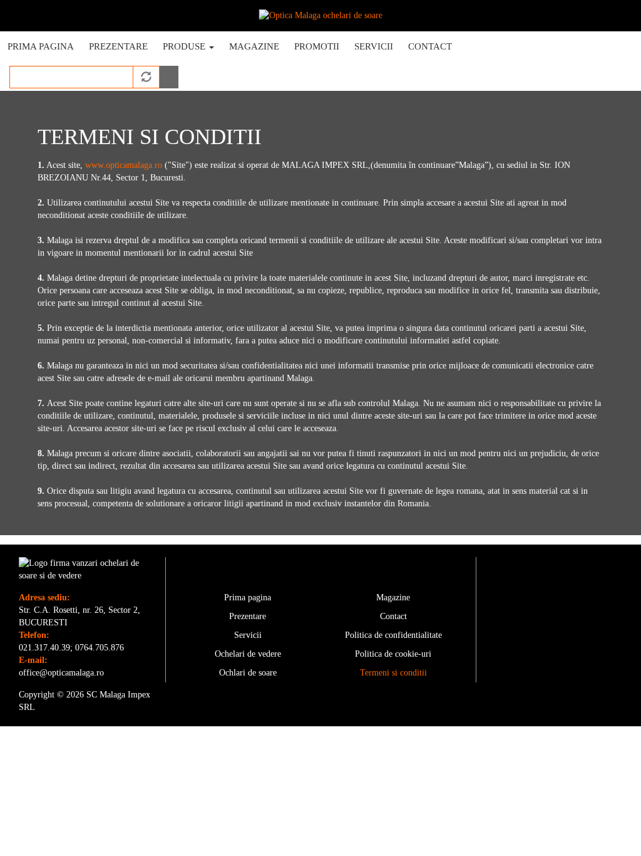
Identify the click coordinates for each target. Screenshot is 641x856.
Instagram (528, 48)
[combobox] (71, 77)
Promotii (316, 46)
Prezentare (118, 46)
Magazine (254, 46)
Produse (185, 46)
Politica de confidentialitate (393, 635)
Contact (430, 46)
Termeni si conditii (393, 672)
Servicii (373, 46)
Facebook (485, 49)
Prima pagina (41, 46)
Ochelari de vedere (248, 654)
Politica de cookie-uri (393, 654)
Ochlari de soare (248, 672)
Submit (169, 77)
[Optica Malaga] (320, 15)
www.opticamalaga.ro (123, 165)
